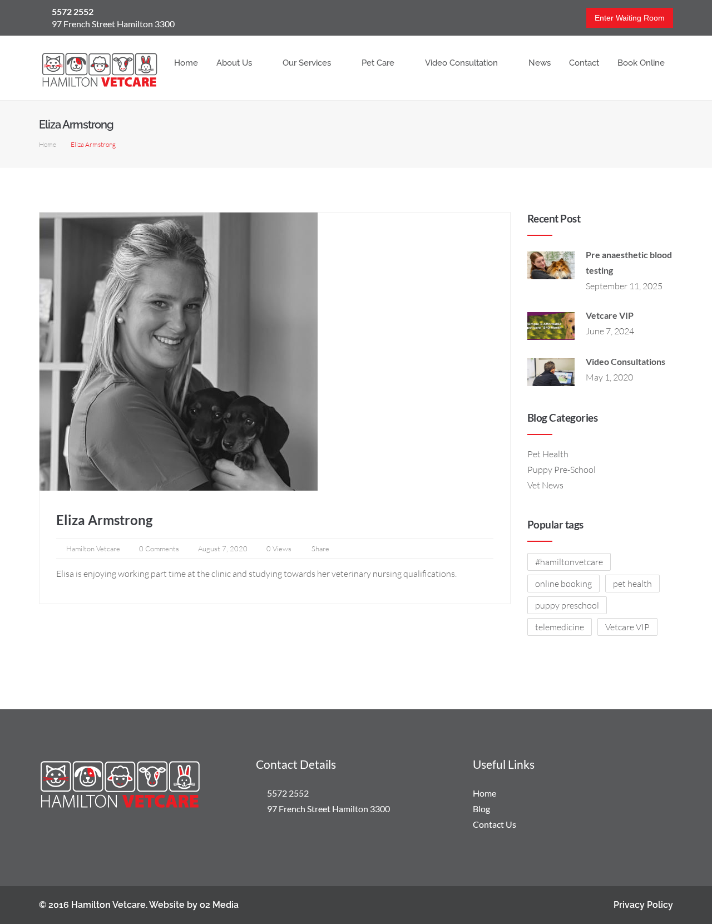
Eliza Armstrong (104, 520)
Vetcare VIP (610, 315)
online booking (563, 583)
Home (47, 144)
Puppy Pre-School (561, 469)
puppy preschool (567, 605)
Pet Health (547, 453)
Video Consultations (625, 361)
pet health (632, 583)
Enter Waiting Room (630, 17)
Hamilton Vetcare (93, 548)
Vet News (545, 485)
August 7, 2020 (223, 548)
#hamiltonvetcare (569, 561)
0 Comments (159, 548)
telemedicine (559, 627)
